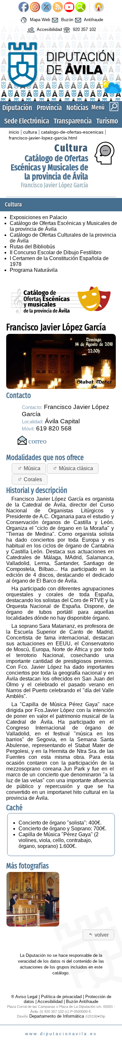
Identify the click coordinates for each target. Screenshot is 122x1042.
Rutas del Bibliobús (32, 246)
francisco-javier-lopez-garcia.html (43, 137)
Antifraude (93, 19)
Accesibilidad (49, 29)
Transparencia (73, 121)
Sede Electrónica (26, 121)
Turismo (107, 121)
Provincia (49, 107)
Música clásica (76, 468)
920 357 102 (84, 29)
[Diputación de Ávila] (61, 92)
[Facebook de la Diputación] (23, 7)
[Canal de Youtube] (69, 7)
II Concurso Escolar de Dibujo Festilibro (56, 252)
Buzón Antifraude (82, 1001)
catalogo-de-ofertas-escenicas (72, 132)
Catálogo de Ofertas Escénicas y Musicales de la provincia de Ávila (49, 167)
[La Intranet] (98, 7)
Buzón (66, 19)
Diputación (17, 107)
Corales (33, 479)
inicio (14, 132)
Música (32, 468)
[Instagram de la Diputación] (35, 7)
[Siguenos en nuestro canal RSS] (57, 7)
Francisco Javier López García (54, 185)
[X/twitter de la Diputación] (46, 7)
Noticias (77, 107)
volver (102, 935)
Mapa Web (39, 19)
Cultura (71, 148)
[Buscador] (80, 7)
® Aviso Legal (25, 996)
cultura (30, 132)
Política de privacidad (61, 996)
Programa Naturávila (34, 270)
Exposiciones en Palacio (38, 217)
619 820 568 (54, 428)
